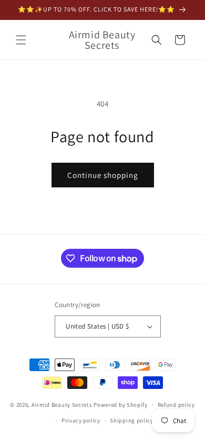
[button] (21, 39)
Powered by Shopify (121, 404)
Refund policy (176, 404)
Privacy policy (81, 420)
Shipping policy (131, 420)
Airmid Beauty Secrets (62, 404)
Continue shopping (102, 175)
